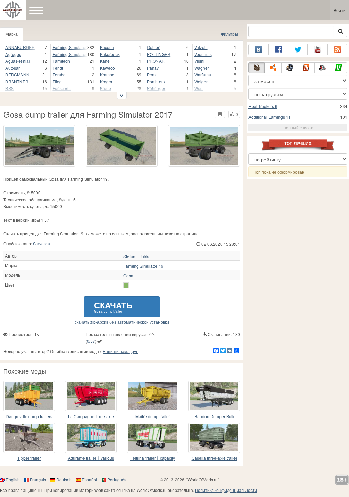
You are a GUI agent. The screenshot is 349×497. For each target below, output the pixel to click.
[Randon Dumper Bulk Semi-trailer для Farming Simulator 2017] (214, 396)
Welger (201, 81)
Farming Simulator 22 (69, 54)
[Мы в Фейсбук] (278, 49)
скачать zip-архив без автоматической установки (122, 322)
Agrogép (13, 54)
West (198, 88)
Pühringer (156, 88)
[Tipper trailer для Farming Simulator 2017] (29, 438)
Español (89, 479)
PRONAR (156, 61)
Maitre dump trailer (152, 416)
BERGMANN (17, 74)
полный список (298, 127)
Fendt (57, 68)
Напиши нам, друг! (120, 351)
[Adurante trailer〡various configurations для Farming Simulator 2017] (91, 438)
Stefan (129, 256)
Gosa (128, 275)
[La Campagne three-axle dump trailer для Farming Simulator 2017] (91, 396)
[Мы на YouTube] (318, 49)
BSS (9, 88)
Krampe (107, 74)
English (13, 479)
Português (116, 479)
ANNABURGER (20, 47)
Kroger (106, 81)
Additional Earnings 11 (269, 117)
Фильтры (229, 34)
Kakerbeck (110, 54)
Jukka (145, 256)
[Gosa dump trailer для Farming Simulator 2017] (39, 146)
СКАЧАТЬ (113, 306)
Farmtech (61, 61)
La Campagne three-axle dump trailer (91, 416)
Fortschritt (61, 88)
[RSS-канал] (337, 49)
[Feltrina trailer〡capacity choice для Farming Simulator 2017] (152, 438)
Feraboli (60, 74)
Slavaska (41, 243)
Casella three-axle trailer (214, 458)
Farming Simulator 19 (69, 47)
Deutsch (64, 479)
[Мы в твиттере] (298, 49)
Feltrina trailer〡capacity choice (152, 458)
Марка (11, 34)
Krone (105, 88)
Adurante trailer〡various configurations (91, 458)
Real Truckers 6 (262, 106)
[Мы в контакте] (258, 49)
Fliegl (57, 81)
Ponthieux (156, 81)
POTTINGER (158, 54)
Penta (152, 74)
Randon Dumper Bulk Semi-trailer (214, 416)
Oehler (153, 47)
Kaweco (107, 68)
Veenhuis (203, 54)
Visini (199, 61)
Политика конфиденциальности (226, 490)
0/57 (91, 341)
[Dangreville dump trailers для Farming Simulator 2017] (29, 396)
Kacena (107, 47)
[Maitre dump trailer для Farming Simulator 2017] (152, 396)
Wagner (201, 68)
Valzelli (201, 47)
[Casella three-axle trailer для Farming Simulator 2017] (214, 438)
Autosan (13, 68)
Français (38, 479)
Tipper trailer (29, 458)
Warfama (202, 74)
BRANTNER (16, 81)
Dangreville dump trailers (29, 416)
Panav (153, 68)
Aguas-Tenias (18, 61)
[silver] (126, 285)
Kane (105, 61)
